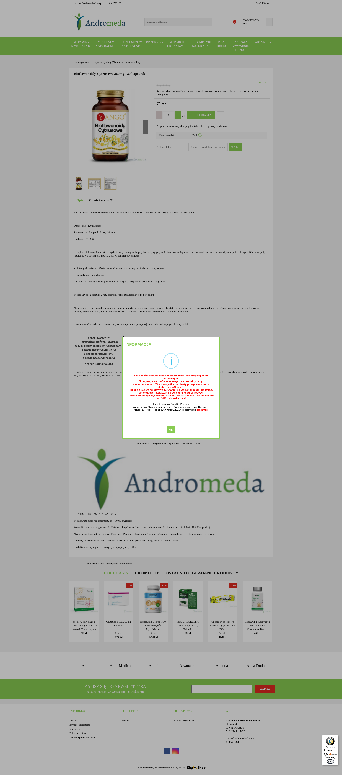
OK (171, 429)
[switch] (330, 761)
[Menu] (336, 737)
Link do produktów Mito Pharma (171, 404)
